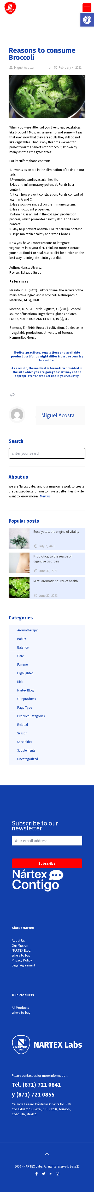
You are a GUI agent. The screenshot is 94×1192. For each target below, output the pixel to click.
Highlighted (25, 673)
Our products (26, 699)
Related (22, 724)
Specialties (24, 742)
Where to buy (21, 955)
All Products (20, 1007)
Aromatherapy (27, 630)
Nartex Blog (25, 690)
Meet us (45, 496)
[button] (87, 20)
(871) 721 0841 (41, 1084)
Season (22, 733)
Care (20, 656)
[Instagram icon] (57, 1173)
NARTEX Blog (21, 950)
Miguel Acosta (24, 67)
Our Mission (20, 945)
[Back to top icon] (47, 1154)
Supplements (26, 750)
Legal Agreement (23, 965)
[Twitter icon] (43, 1173)
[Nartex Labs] (10, 7)
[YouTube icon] (50, 1173)
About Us (18, 940)
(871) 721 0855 (35, 1094)
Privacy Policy (22, 960)
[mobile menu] (87, 7)
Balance (22, 647)
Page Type (24, 707)
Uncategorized (27, 759)
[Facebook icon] (36, 1173)
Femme (22, 664)
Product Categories (31, 716)
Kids (20, 682)
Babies (21, 639)
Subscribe (47, 863)
